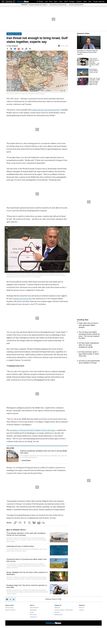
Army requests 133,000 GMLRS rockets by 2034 (93, 71)
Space (55, 1)
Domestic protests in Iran (22, 299)
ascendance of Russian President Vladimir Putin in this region (32, 430)
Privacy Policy (9, 607)
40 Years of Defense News (76, 4)
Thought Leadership (98, 1)
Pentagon (72, 1)
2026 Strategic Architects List (57, 4)
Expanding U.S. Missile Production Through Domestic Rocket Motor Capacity (87, 52)
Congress (79, 1)
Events (32, 612)
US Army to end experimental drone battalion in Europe (89, 362)
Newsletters (33, 610)
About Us (81, 607)
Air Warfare (40, 1)
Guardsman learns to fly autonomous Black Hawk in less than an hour (27, 560)
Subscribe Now (34, 607)
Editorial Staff (58, 614)
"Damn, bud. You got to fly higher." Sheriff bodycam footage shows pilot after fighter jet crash (94, 81)
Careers (81, 610)
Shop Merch (33, 617)
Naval (50, 1)
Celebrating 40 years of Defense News (20, 546)
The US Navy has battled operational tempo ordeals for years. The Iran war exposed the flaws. (89, 335)
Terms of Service (10, 610)
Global (85, 1)
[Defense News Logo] (23, 2)
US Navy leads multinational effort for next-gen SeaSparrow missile (89, 345)
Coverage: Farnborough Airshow (37, 4)
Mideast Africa (14, 34)
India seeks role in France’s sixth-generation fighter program (88, 325)
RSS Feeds (33, 614)
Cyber (60, 1)
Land (46, 1)
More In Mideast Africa (16, 530)
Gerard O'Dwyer (26, 460)
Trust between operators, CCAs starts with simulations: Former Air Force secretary (26, 534)
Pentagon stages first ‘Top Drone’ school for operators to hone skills (27, 586)
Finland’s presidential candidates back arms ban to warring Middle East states (43, 452)
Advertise (57, 607)
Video (89, 1)
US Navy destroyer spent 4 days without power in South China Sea (89, 354)
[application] (88, 42)
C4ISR (66, 1)
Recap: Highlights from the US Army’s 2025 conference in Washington (27, 573)
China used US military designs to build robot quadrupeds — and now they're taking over (94, 62)
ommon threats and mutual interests (46, 110)
